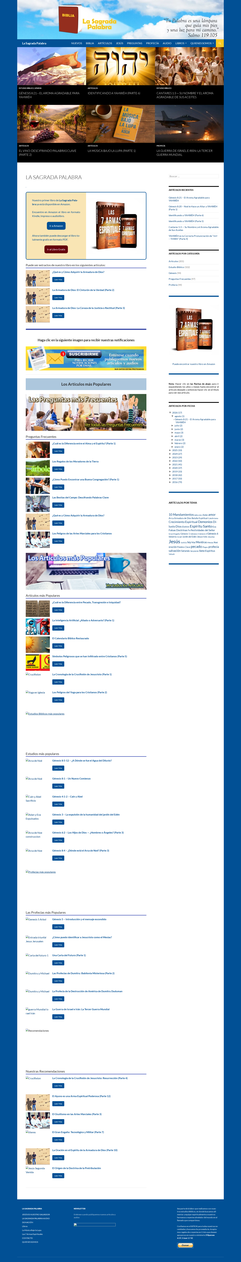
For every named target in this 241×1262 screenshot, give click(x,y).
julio (178, 425)
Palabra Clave (183, 547)
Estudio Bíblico (26, 88)
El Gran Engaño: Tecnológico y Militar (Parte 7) (78, 1132)
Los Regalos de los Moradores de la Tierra (75, 461)
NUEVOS (76, 43)
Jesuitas (211, 537)
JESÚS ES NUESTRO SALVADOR (36, 1214)
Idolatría (173, 536)
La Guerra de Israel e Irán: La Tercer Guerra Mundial (81, 1009)
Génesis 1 (185, 533)
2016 (177, 482)
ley (189, 542)
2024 (177, 453)
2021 (177, 464)
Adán (205, 514)
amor (212, 514)
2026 (177, 412)
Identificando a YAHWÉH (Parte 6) (114, 93)
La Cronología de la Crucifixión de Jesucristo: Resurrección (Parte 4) (90, 1078)
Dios (179, 526)
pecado (196, 546)
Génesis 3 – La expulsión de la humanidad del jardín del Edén (86, 814)
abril (178, 436)
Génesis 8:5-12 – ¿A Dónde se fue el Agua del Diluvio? (82, 760)
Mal (193, 542)
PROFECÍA (152, 43)
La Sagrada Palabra (34, 43)
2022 (177, 460)
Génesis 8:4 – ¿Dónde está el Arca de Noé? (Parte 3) (80, 850)
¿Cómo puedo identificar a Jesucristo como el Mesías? (82, 937)
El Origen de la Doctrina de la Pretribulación (76, 1168)
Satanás (185, 550)
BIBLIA (90, 43)
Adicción (198, 515)
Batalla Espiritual (200, 518)
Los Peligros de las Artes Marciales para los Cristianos (82, 533)
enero (179, 446)
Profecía (161, 146)
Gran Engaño (174, 534)
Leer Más (58, 279)
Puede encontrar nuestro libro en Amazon (193, 364)
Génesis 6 (212, 533)
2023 (177, 457)
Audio (167, 43)
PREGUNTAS (134, 43)
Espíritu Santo (201, 526)
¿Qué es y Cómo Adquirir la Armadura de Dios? (78, 271)
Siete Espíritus (207, 550)
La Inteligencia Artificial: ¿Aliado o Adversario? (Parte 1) (83, 620)
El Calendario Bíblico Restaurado (70, 638)
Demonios (205, 522)
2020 (177, 467)
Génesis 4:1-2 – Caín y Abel (67, 796)
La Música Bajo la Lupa (31, 1230)
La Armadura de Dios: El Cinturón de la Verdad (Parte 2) (83, 289)
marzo (179, 439)
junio (179, 429)
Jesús (119, 43)
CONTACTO (27, 1238)
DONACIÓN (27, 1222)
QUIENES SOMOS (201, 43)
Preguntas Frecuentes (180, 278)
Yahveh (172, 554)
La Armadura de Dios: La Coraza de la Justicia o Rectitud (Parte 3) (88, 307)
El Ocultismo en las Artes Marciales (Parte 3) (77, 1114)
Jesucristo (202, 536)
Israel (179, 537)
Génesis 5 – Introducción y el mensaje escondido (79, 919)
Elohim (185, 526)
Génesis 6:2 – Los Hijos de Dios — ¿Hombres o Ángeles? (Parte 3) (88, 832)
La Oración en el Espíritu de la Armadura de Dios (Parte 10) (85, 1150)
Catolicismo (213, 518)
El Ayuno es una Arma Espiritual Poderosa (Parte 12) (81, 1096)
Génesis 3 (194, 534)
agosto (179, 416)
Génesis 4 (203, 534)
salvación (175, 550)
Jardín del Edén (189, 536)
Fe (189, 530)
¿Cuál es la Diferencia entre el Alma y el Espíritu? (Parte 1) (84, 443)
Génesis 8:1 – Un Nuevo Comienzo (71, 778)
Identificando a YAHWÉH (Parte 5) (186, 221)
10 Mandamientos (181, 514)
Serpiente (194, 551)
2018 (177, 475)
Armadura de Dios (182, 518)
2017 (177, 478)
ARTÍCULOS (105, 43)
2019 (177, 471)
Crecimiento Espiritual (183, 522)
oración (173, 547)
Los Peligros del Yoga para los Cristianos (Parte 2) (79, 692)
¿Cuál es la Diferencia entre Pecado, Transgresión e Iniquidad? (86, 602)
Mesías (210, 542)
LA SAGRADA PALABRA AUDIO (36, 1218)
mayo (179, 432)
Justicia (184, 542)
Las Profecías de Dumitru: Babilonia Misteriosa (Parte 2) (83, 973)
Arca (171, 518)
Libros (179, 43)
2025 (177, 450)
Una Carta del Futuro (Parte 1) (69, 955)
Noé (216, 542)
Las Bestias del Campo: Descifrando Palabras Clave (80, 497)
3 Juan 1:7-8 (187, 1238)
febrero (180, 443)
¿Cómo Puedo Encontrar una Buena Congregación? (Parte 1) (85, 479)
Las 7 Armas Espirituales (32, 1234)
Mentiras (201, 542)
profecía (213, 546)
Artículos (93, 88)
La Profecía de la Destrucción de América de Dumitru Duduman (87, 991)
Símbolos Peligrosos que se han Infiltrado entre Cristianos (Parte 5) (89, 656)
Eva (214, 526)
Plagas (205, 547)
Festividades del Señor (203, 530)
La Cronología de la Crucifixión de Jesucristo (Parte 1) (82, 674)
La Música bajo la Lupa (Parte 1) (112, 150)
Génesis (37, 88)
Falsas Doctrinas (178, 530)
